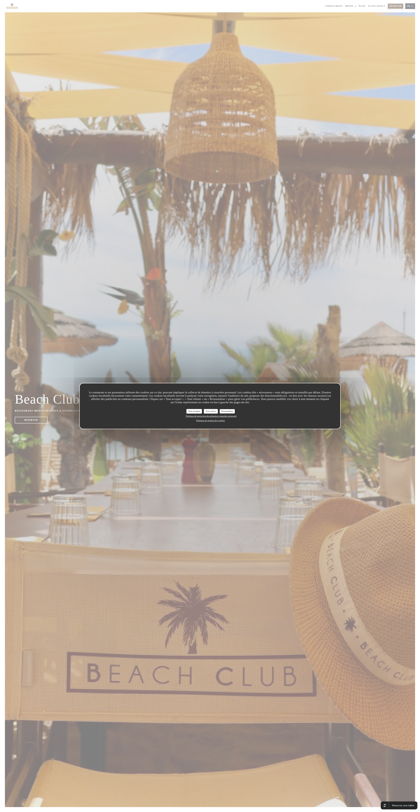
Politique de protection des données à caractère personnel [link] (211, 416)
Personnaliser (227, 411)
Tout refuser (211, 411)
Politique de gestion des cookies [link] (210, 420)
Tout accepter (194, 411)
